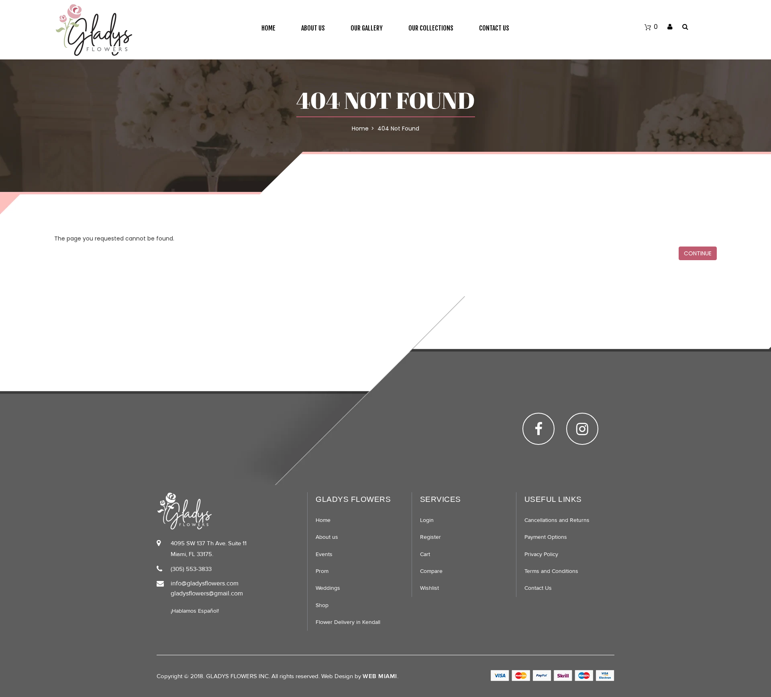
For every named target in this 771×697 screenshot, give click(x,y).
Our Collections (430, 28)
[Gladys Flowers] (93, 29)
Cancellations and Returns (556, 520)
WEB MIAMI (380, 676)
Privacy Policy (541, 554)
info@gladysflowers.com (205, 583)
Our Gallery (367, 28)
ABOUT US (313, 28)
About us (327, 537)
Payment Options (545, 537)
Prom (322, 571)
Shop (322, 605)
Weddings (328, 588)
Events (324, 554)
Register (430, 537)
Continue (698, 253)
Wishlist (429, 588)
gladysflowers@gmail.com (207, 593)
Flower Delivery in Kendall (348, 622)
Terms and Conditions (551, 571)
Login (427, 520)
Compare (431, 571)
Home (268, 28)
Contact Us (494, 28)
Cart (425, 554)
